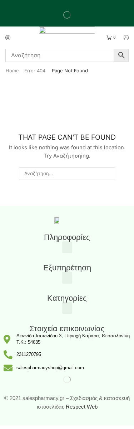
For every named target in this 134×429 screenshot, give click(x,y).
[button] (67, 247)
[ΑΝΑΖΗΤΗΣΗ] (109, 173)
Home (12, 70)
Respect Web (82, 407)
